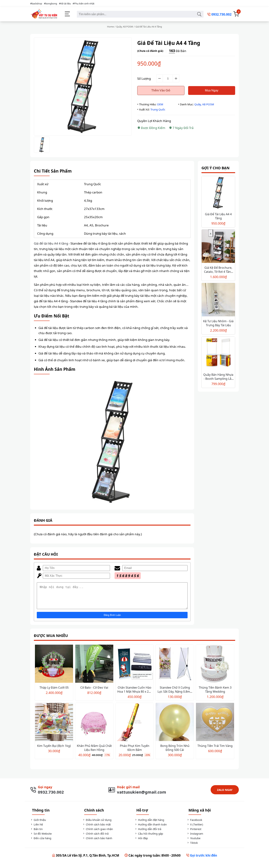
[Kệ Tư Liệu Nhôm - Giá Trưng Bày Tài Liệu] (218, 300)
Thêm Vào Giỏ (160, 90)
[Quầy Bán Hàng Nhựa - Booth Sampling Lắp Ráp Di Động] (218, 354)
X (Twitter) (196, 824)
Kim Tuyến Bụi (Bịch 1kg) (54, 746)
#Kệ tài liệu (65, 3)
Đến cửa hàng (42, 838)
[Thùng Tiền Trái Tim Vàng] (215, 722)
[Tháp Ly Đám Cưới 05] (54, 664)
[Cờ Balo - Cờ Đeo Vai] (94, 664)
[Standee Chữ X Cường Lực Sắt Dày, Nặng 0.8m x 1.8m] (175, 664)
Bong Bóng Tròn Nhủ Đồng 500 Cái (174, 748)
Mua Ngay (211, 90)
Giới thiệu (39, 820)
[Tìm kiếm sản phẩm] (199, 14)
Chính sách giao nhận (99, 829)
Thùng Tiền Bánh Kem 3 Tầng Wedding (215, 689)
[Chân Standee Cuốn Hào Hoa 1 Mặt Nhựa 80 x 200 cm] (134, 664)
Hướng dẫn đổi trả (149, 829)
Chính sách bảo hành (98, 838)
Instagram (196, 833)
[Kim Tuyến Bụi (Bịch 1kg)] (54, 722)
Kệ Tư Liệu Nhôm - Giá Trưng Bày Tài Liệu (218, 323)
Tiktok (193, 842)
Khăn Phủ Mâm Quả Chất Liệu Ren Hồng (94, 748)
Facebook (195, 820)
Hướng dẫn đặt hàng (150, 820)
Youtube (194, 838)
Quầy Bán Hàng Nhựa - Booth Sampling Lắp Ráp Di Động (218, 379)
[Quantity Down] (159, 78)
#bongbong (50, 3)
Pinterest (195, 829)
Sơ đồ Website (42, 833)
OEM (160, 104)
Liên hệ (38, 824)
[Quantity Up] (176, 78)
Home (110, 26)
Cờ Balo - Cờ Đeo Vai (94, 687)
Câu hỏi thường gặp (150, 833)
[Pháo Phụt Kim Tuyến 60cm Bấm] (134, 722)
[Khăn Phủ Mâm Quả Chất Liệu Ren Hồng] (94, 722)
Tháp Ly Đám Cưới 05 (54, 687)
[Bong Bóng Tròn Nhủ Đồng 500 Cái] (175, 722)
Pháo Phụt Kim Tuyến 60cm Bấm (134, 748)
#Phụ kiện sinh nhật (83, 3)
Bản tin (38, 829)
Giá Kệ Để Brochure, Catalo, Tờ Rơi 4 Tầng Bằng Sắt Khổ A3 (218, 272)
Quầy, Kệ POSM (124, 26)
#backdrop (36, 3)
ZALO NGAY (224, 790)
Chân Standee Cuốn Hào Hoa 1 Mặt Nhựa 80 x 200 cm (134, 691)
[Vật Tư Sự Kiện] (44, 14)
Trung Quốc (157, 109)
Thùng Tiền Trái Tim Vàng (215, 746)
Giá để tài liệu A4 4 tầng (51, 243)
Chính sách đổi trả (97, 833)
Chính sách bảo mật (98, 824)
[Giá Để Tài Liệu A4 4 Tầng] (218, 193)
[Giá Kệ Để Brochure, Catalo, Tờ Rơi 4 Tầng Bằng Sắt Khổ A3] (218, 247)
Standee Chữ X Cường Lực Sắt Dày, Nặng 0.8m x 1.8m (175, 691)
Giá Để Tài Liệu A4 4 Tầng (218, 216)
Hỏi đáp (142, 838)
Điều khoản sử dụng (98, 820)
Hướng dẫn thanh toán (152, 824)
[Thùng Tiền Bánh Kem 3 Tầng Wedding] (215, 664)
